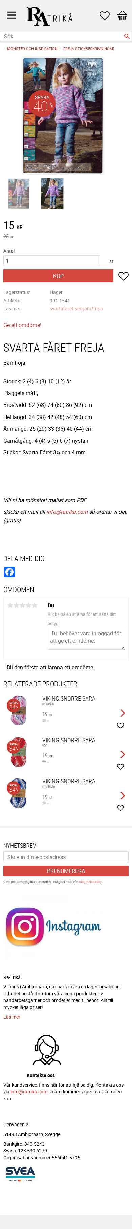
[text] (66, 226)
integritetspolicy (89, 881)
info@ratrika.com (67, 511)
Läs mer (11, 1017)
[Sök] (127, 36)
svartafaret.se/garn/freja (76, 308)
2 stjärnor (16, 605)
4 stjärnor (28, 605)
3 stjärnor (22, 605)
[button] (108, 16)
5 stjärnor (34, 605)
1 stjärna (10, 605)
